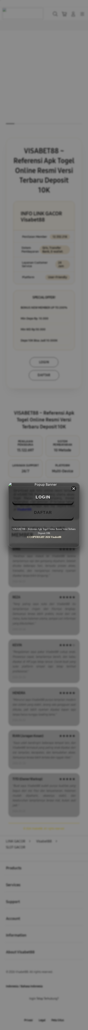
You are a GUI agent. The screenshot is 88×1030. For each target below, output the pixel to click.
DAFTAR (43, 512)
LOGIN (43, 497)
